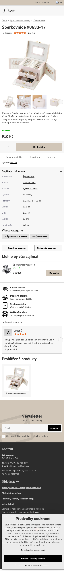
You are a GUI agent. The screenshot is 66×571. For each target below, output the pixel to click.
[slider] (20, 33)
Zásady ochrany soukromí (33, 550)
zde (36, 512)
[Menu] (60, 10)
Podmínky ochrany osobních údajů (18, 498)
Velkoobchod (8, 504)
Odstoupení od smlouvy (30, 487)
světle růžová (29, 182)
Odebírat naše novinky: (32, 420)
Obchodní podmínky (11, 493)
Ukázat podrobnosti (33, 565)
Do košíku (39, 147)
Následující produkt (46, 248)
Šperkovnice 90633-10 (24, 265)
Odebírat (54, 428)
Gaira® (13, 162)
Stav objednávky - (10, 487)
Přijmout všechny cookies (33, 558)
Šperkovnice (28, 176)
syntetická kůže (30, 188)
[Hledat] (45, 10)
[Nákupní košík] (52, 10)
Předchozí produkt (16, 248)
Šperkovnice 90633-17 (16, 393)
